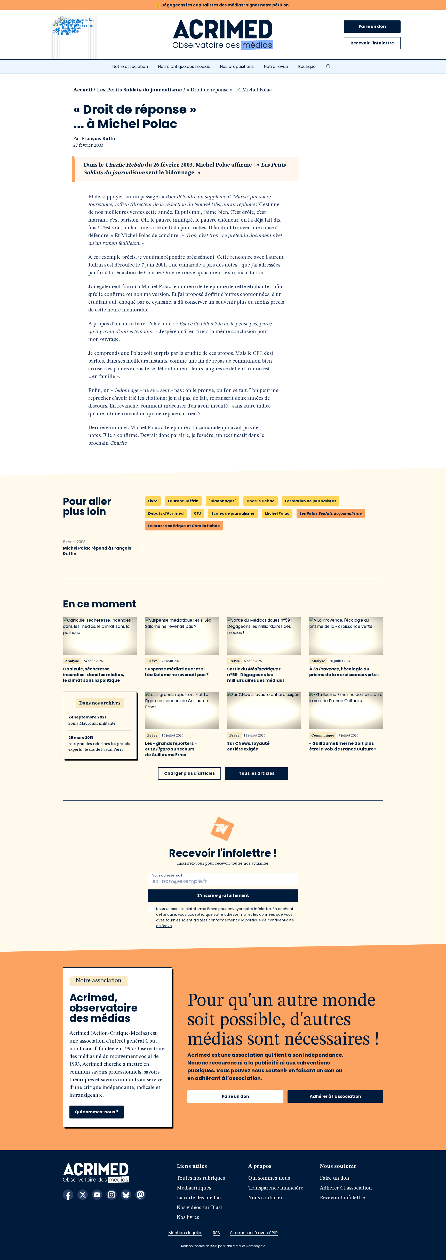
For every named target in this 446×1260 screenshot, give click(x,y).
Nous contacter (265, 1198)
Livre (153, 501)
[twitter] (82, 1194)
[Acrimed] (223, 35)
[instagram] (111, 1194)
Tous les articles (256, 773)
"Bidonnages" (222, 501)
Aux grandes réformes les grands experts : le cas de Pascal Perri (99, 747)
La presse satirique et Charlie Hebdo (184, 525)
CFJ (197, 513)
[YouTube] (97, 1194)
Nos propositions (237, 66)
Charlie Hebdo (260, 501)
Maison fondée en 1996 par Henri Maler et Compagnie (223, 1246)
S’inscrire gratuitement (223, 895)
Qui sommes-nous (269, 1178)
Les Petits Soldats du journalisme (139, 90)
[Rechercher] (328, 66)
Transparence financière (275, 1188)
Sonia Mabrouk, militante (91, 724)
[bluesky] (126, 1194)
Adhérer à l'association (335, 1096)
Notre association (130, 66)
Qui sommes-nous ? (96, 1112)
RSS (216, 1233)
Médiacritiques (194, 1188)
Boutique (307, 66)
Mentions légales (185, 1233)
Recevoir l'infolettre (372, 43)
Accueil (82, 90)
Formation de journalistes (310, 501)
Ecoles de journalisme (232, 513)
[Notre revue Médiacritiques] (81, 41)
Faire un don (372, 26)
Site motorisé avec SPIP (254, 1233)
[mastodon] (140, 1194)
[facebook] (68, 1194)
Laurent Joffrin (183, 501)
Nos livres (188, 1217)
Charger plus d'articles (189, 773)
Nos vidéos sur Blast (199, 1207)
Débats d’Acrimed (166, 513)
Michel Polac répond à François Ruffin (97, 551)
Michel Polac (277, 513)
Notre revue (276, 66)
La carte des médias (199, 1198)
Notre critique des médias (184, 66)
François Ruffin (99, 138)
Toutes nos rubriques (201, 1178)
